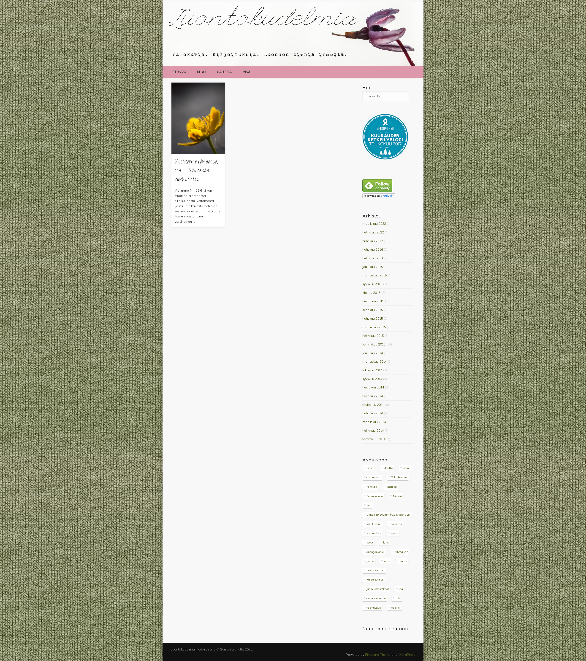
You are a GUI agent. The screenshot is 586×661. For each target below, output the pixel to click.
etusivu (179, 72)
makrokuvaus (375, 579)
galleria (224, 72)
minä (246, 72)
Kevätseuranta (375, 570)
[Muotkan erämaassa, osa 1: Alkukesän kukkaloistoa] (198, 118)
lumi (386, 542)
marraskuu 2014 (374, 361)
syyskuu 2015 (372, 284)
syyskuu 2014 (372, 379)
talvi (398, 598)
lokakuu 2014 (372, 370)
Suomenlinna (374, 496)
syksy (394, 533)
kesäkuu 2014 (372, 396)
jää (401, 589)
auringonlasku (375, 552)
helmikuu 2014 (373, 430)
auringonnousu (376, 598)
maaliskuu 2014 (374, 422)
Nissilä (397, 496)
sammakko (373, 533)
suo (368, 505)
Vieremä (396, 524)
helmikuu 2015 (373, 336)
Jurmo (370, 561)
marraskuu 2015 (374, 275)
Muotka (388, 468)
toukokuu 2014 (373, 405)
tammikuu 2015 (373, 344)
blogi (201, 72)
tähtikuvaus (373, 524)
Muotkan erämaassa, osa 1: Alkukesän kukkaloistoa (196, 170)
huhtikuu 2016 (372, 249)
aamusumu (373, 477)
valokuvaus (373, 607)
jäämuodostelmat (377, 589)
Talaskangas (399, 477)
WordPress (406, 655)
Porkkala (371, 486)
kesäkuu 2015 (372, 310)
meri (387, 561)
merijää (392, 486)
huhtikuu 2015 (372, 318)
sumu (403, 561)
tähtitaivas (401, 552)
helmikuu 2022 (373, 232)
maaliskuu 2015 (374, 327)
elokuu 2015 (371, 293)
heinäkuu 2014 (373, 387)
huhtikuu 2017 (372, 241)
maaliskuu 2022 (374, 224)
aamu (406, 468)
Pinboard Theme (378, 655)
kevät (369, 542)
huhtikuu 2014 (372, 413)
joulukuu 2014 (372, 353)
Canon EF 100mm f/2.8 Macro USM (388, 514)
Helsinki (396, 607)
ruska (370, 468)
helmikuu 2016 (373, 258)
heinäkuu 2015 (373, 301)
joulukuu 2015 (372, 267)
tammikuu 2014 (373, 439)
